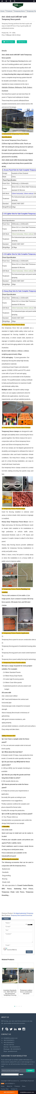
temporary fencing (17, 61)
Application (25, 633)
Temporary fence (19, 11)
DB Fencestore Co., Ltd (15, 1080)
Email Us (22, 41)
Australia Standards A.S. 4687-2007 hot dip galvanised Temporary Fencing (9, 992)
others (23, 662)
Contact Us (14, 1089)
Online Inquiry (9, 41)
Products (9, 11)
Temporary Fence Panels (12, 324)
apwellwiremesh (12, 1051)
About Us (9, 1086)
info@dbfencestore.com (10, 1038)
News (23, 1086)
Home (2, 11)
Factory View (4, 1089)
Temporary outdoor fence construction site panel (26, 991)
